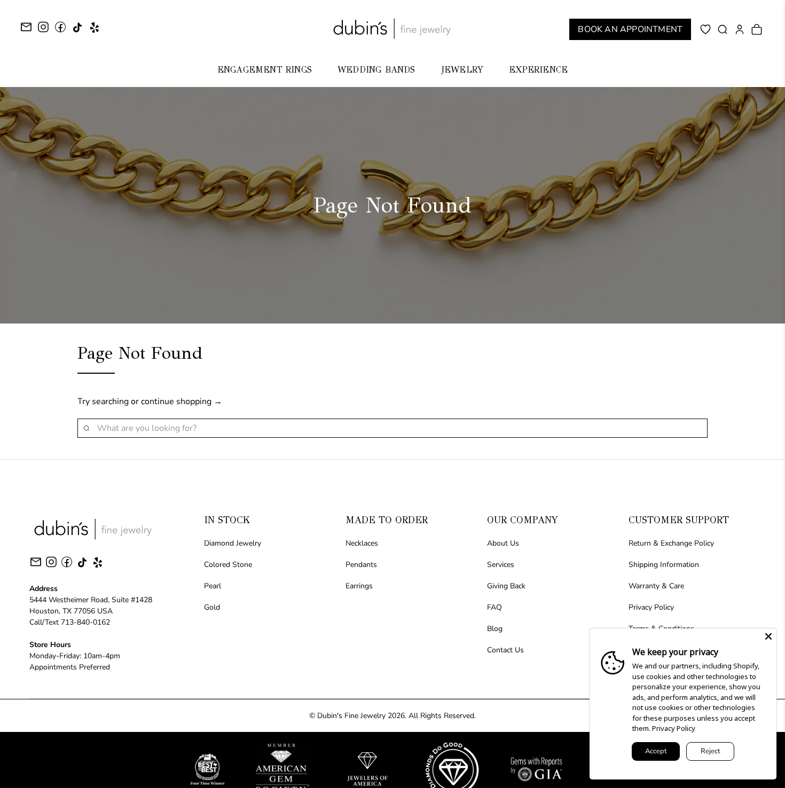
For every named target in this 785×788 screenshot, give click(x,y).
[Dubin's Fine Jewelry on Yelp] (94, 31)
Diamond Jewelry (232, 543)
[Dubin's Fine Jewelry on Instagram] (43, 31)
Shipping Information (664, 565)
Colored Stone (228, 565)
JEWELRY (462, 70)
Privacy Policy (651, 607)
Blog (495, 629)
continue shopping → (181, 401)
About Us (503, 543)
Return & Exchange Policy (671, 543)
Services (500, 565)
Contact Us (505, 650)
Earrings (359, 586)
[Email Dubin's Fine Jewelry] (26, 28)
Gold (212, 607)
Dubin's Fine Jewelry (351, 716)
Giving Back (506, 586)
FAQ (494, 607)
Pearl (212, 586)
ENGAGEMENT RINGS (264, 70)
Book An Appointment (630, 29)
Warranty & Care (656, 586)
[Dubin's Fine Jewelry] (392, 28)
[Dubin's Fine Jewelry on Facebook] (60, 31)
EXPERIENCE (538, 70)
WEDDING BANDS (376, 70)
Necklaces (362, 543)
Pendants (361, 565)
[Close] (768, 636)
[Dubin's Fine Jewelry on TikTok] (77, 31)
